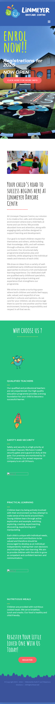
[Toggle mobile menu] (49, 21)
